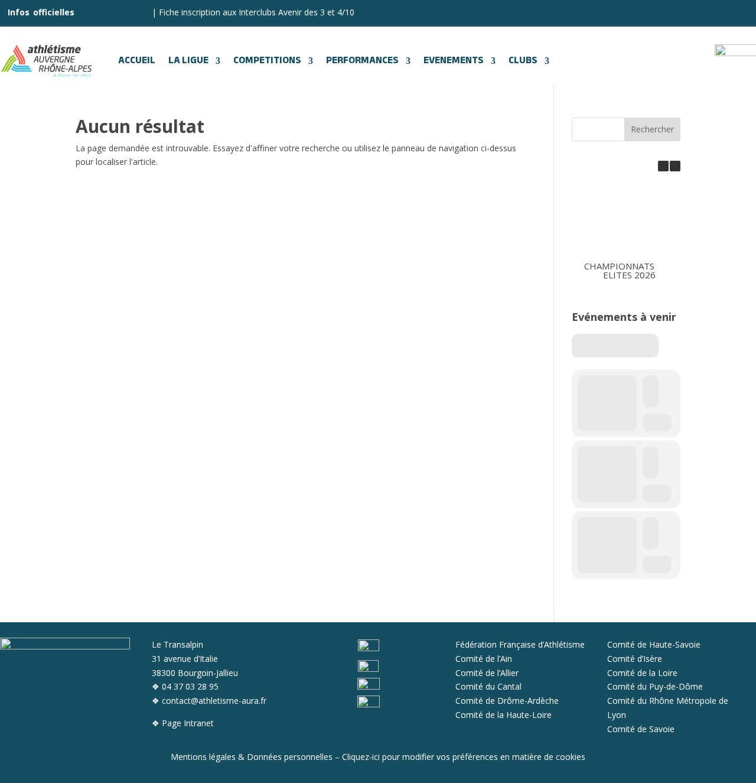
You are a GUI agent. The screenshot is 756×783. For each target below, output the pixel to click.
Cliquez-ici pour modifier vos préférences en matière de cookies (463, 756)
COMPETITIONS (267, 61)
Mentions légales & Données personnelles (252, 756)
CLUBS (523, 61)
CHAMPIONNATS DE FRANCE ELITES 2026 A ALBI (644, 269)
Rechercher (652, 129)
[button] (675, 166)
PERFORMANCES (362, 61)
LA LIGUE (188, 61)
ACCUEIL (136, 61)
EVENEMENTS (453, 61)
